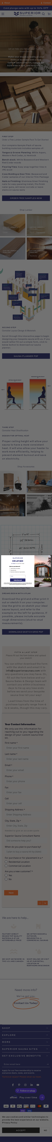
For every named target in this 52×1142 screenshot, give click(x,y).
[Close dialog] (49, 556)
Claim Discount (18, 580)
